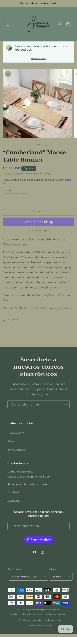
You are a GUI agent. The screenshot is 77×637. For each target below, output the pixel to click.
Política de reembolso (31, 614)
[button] (7, 24)
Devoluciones (15, 433)
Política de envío (52, 620)
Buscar (11, 441)
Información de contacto (40, 626)
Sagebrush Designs (35, 610)
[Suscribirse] (65, 404)
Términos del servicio (30, 620)
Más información (38, 58)
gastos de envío (14, 174)
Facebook (13, 492)
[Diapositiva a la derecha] (47, 145)
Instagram (13, 500)
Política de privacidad (56, 614)
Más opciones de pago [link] (38, 230)
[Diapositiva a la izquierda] (30, 145)
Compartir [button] (13, 319)
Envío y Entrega (16, 449)
